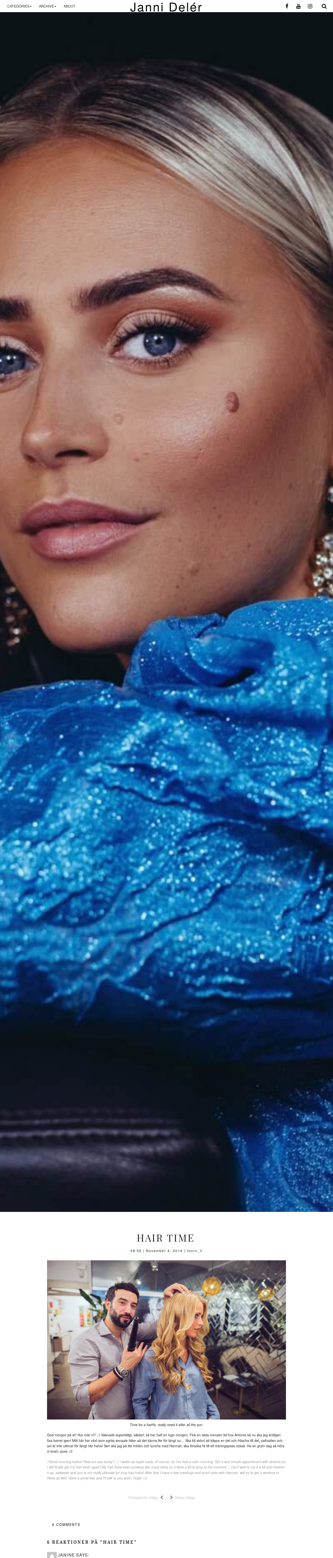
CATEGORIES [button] (18, 6)
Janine (66, 1555)
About (69, 6)
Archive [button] (46, 6)
